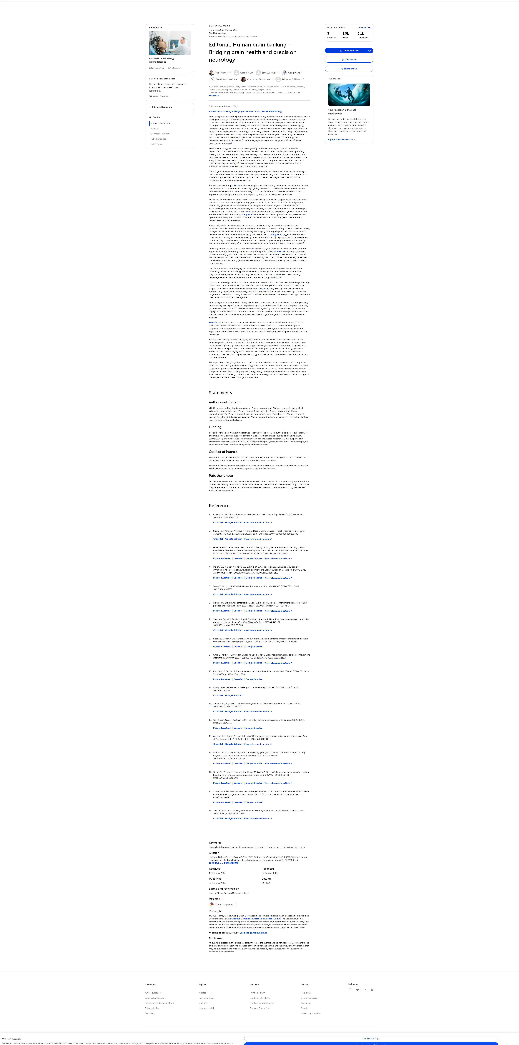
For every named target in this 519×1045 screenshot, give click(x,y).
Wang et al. (247, 214)
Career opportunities (311, 1013)
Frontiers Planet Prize (260, 1008)
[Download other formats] (369, 50)
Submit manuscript (212, 4)
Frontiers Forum (257, 992)
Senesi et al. (215, 322)
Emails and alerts (309, 998)
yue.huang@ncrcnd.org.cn (253, 932)
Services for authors (154, 998)
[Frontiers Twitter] (357, 990)
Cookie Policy (12, 1037)
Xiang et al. (276, 234)
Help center (306, 992)
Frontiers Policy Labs (260, 998)
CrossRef (218, 522)
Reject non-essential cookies (371, 1035)
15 (276, 277)
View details (365, 27)
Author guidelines (153, 992)
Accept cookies (371, 1042)
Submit (304, 1008)
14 (273, 251)
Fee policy (150, 1013)
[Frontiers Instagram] (372, 990)
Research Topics (206, 998)
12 (252, 248)
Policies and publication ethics (159, 1003)
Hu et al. (238, 185)
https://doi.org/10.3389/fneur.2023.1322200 (240, 36)
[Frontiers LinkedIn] (365, 990)
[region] (259, 1034)
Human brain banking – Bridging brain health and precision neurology (245, 111)
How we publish (206, 1008)
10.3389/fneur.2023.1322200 (224, 863)
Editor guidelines (153, 1008)
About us (160, 3)
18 (263, 288)
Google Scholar (233, 522)
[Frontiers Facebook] (350, 990)
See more (214, 95)
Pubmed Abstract (222, 558)
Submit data (233, 4)
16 (279, 277)
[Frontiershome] (143, 3)
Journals (203, 1003)
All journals (177, 3)
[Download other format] (335, 127)
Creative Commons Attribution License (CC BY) (256, 918)
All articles (191, 3)
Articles (202, 992)
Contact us (306, 1003)
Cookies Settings (371, 1029)
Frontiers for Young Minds (262, 1003)
